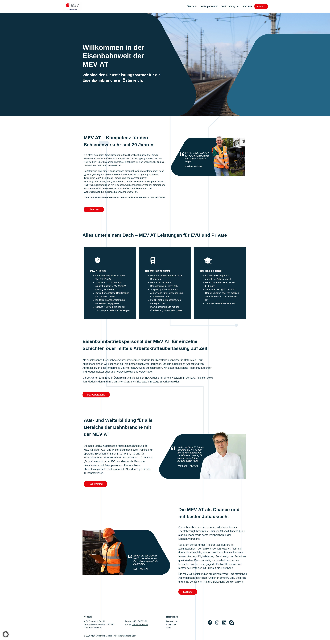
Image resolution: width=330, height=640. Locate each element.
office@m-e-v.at (140, 624)
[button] (5, 634)
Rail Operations (209, 6)
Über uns (192, 6)
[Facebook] (210, 622)
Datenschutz (172, 621)
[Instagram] (217, 622)
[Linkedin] (224, 622)
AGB (168, 627)
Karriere (247, 6)
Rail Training (228, 6)
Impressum (171, 624)
